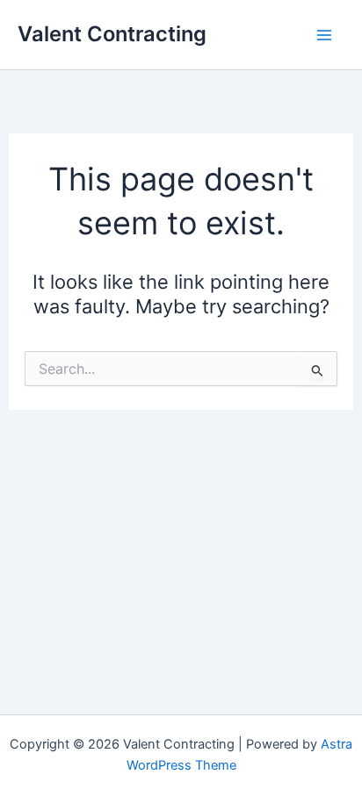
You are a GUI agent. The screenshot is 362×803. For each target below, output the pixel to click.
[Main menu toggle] (323, 34)
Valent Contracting (112, 34)
